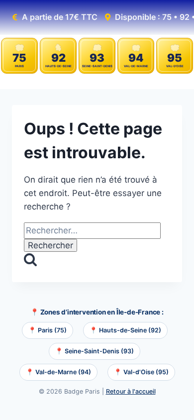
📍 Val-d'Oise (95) (141, 372)
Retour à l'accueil (131, 391)
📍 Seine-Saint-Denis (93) (94, 351)
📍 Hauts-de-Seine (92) (125, 330)
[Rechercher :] (92, 230)
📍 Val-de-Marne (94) (58, 372)
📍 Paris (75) (47, 330)
